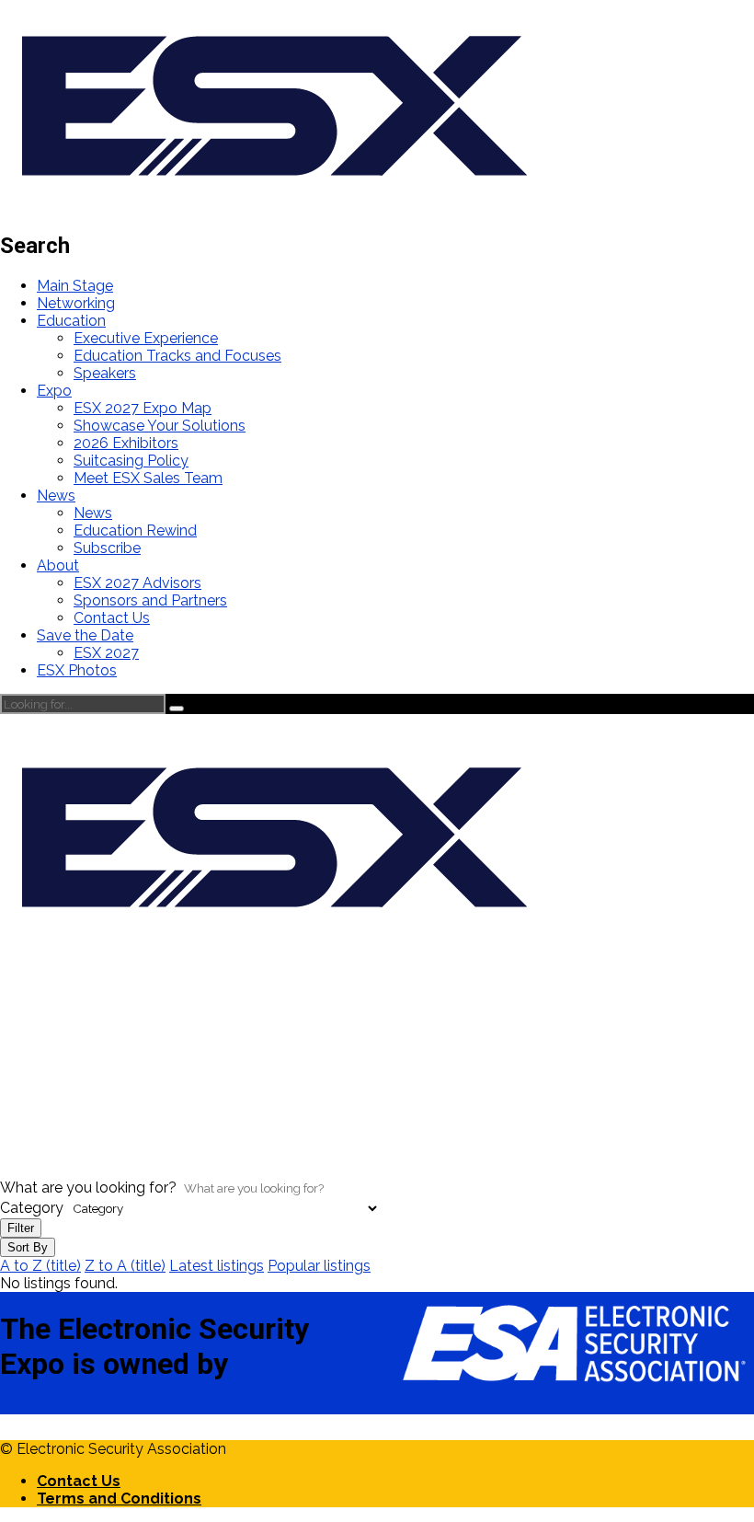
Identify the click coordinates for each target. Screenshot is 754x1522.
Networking (76, 303)
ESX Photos (77, 670)
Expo (54, 390)
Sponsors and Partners (150, 600)
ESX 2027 (106, 653)
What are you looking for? (88, 1187)
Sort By (27, 1247)
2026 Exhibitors (126, 443)
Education (71, 320)
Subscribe (107, 548)
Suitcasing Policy (131, 460)
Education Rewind (135, 530)
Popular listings (319, 1265)
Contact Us (112, 618)
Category (31, 1207)
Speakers (105, 373)
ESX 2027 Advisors (137, 583)
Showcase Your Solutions (160, 425)
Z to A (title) (125, 1265)
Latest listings (216, 1265)
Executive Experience (146, 338)
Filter (20, 1228)
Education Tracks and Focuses (177, 355)
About (58, 565)
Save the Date (85, 635)
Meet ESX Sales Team (148, 478)
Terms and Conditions (119, 1498)
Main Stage (75, 285)
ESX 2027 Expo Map (142, 408)
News (56, 495)
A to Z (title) (40, 1265)
